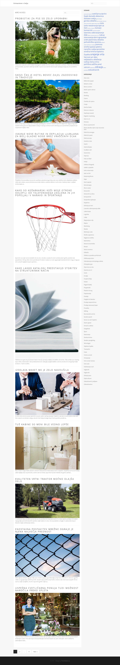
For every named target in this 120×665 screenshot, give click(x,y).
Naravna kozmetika (89, 243)
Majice (86, 223)
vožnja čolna (89, 62)
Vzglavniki (87, 372)
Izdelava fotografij (89, 164)
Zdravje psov (87, 375)
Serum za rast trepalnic (90, 320)
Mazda (89, 35)
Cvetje (85, 104)
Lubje (85, 217)
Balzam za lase (88, 84)
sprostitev (100, 49)
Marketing (87, 226)
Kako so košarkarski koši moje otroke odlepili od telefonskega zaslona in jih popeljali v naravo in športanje (45, 193)
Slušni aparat (87, 323)
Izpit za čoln (87, 173)
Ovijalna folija (88, 279)
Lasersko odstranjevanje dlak (92, 208)
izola (102, 23)
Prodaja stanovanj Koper (91, 305)
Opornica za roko (89, 267)
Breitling (86, 95)
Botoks (86, 92)
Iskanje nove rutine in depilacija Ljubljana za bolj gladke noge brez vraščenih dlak (47, 135)
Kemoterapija (87, 185)
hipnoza (104, 21)
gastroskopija (99, 18)
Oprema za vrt (88, 270)
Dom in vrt (87, 119)
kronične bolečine (96, 30)
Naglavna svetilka (89, 238)
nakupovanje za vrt (95, 35)
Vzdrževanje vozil (89, 367)
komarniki (88, 30)
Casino (86, 98)
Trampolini (87, 349)
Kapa (85, 179)
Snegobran (87, 328)
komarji (98, 28)
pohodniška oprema (92, 42)
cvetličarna (96, 14)
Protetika (86, 308)
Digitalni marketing (89, 116)
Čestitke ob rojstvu (89, 101)
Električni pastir (88, 135)
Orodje (86, 276)
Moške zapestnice (89, 235)
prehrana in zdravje (91, 44)
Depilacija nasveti (89, 113)
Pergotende (87, 287)
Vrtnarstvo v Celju (20, 3)
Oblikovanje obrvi (89, 258)
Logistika (86, 214)
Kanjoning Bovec (88, 176)
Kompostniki (87, 197)
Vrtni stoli (86, 364)
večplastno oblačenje (92, 59)
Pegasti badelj (88, 284)
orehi (86, 39)
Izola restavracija (88, 170)
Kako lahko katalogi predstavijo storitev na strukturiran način (46, 269)
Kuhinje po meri (88, 205)
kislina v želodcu (91, 28)
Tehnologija (87, 343)
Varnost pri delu (90, 57)
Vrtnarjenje (87, 358)
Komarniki (87, 191)
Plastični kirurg (88, 290)
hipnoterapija (99, 21)
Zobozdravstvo (88, 384)
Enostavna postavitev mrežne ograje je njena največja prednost (44, 530)
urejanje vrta (97, 54)
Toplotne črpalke (88, 346)
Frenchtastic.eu (65, 661)
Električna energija (89, 132)
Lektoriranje (87, 211)
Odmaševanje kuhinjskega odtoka (93, 261)
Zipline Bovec (88, 378)
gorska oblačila (90, 21)
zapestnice (92, 67)
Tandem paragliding (89, 340)
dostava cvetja (90, 18)
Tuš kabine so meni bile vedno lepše (42, 424)
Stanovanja (87, 334)
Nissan (86, 246)
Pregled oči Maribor (89, 299)
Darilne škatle (88, 107)
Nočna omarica (88, 249)
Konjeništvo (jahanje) (90, 199)
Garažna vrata (88, 141)
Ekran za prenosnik (89, 125)
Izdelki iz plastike (88, 167)
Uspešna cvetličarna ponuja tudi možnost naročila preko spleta (47, 589)
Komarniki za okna (89, 194)
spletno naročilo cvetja (93, 48)
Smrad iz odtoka (88, 325)
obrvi (95, 37)
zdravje (99, 67)
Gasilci (86, 144)
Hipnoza (86, 156)
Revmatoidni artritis (89, 314)
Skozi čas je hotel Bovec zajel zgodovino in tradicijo (46, 76)
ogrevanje (102, 37)
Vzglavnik (86, 369)
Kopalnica (86, 202)
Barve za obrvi (88, 87)
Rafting (86, 311)
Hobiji (85, 161)
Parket (86, 282)
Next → (35, 651)
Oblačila (86, 252)
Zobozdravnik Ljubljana (90, 381)
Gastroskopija (88, 147)
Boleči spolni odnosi (89, 89)
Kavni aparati (87, 182)
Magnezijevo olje (88, 220)
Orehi (85, 273)
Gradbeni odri (88, 150)
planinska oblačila (96, 39)
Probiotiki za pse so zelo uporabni (41, 18)
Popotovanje (87, 293)
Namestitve (87, 241)
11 (29, 651)
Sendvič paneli (88, 317)
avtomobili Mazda (88, 14)
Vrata (85, 352)
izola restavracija (91, 25)
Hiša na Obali (87, 158)
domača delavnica (96, 16)
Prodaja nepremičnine (90, 302)
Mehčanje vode (88, 232)
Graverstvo (87, 153)
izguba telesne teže (96, 23)
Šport (85, 331)
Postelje (86, 296)
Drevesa (86, 122)
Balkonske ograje (89, 81)
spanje (92, 47)
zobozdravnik (93, 70)
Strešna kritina (88, 337)
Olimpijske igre (88, 264)
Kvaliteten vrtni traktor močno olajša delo (44, 480)
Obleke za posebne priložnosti (92, 255)
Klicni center (87, 188)
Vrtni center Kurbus (89, 361)
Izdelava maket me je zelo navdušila (42, 370)
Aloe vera (86, 78)
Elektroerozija (88, 138)
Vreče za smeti (88, 355)
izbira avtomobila (87, 23)
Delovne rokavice (89, 110)
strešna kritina (90, 51)
